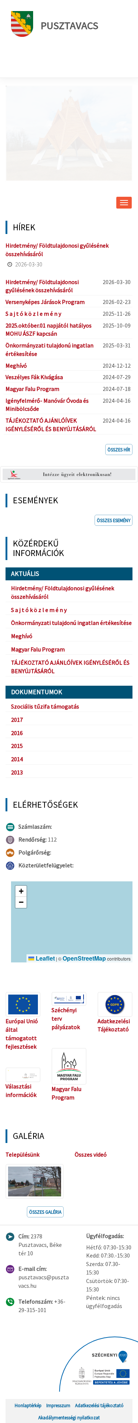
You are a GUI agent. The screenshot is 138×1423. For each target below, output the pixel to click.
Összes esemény (113, 520)
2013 (17, 772)
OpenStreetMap (84, 958)
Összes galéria (45, 1212)
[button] (20, 891)
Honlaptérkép (28, 1405)
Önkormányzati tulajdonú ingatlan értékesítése (71, 622)
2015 (17, 745)
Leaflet (44, 958)
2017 (17, 719)
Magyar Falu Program (32, 388)
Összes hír (118, 449)
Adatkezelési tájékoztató (99, 1405)
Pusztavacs (69, 25)
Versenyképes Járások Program (45, 301)
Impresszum (58, 1405)
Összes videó (91, 1154)
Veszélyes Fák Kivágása (34, 377)
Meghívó (16, 365)
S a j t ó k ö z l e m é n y (33, 313)
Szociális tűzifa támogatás (45, 706)
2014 (17, 759)
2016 (17, 733)
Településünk (22, 1154)
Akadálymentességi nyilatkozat (69, 1417)
